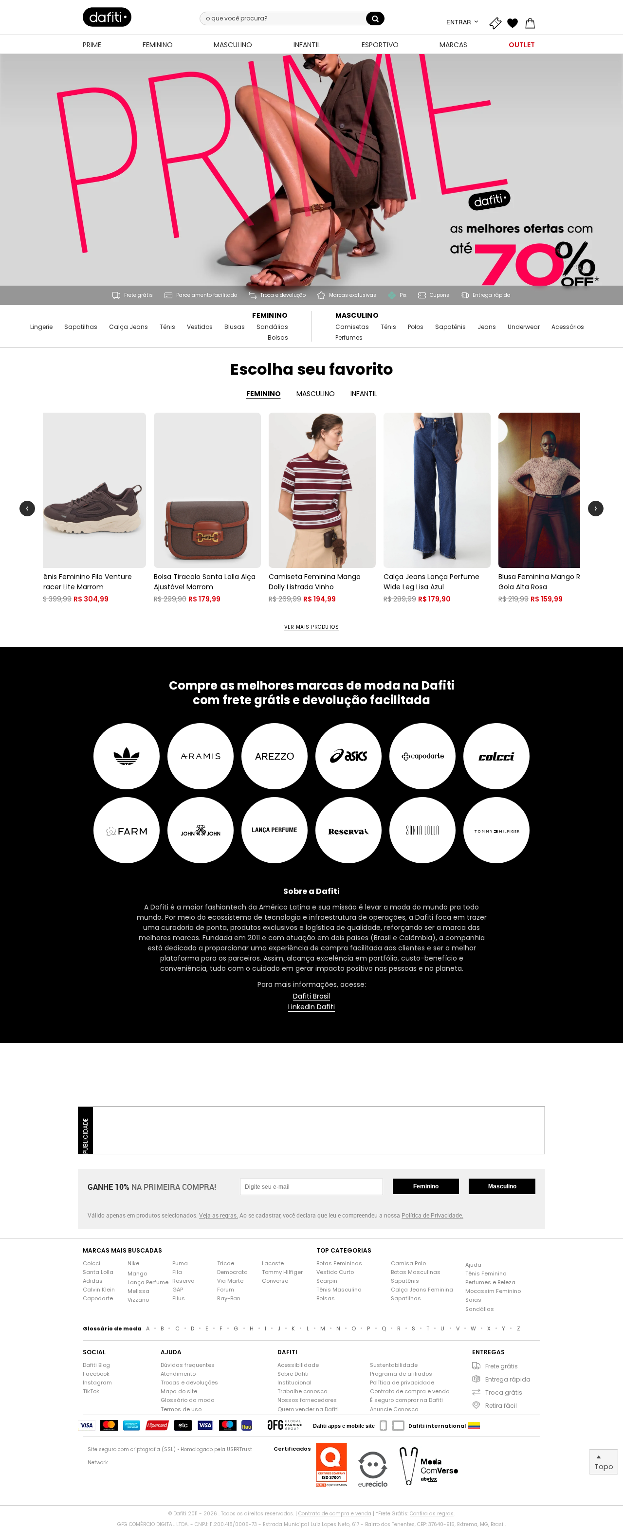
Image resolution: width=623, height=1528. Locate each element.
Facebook (96, 1374)
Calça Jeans (128, 327)
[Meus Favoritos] (515, 22)
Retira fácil (501, 1405)
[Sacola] (532, 22)
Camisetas (352, 327)
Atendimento (178, 1374)
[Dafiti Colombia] (474, 1426)
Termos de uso (181, 1409)
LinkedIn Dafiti (311, 1007)
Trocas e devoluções (189, 1382)
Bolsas (278, 338)
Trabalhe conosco (302, 1391)
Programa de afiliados (401, 1374)
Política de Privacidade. (432, 1215)
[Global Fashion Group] (285, 1425)
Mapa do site (179, 1391)
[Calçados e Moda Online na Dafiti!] (107, 17)
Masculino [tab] (315, 394)
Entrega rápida (508, 1379)
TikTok (91, 1391)
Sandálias (272, 327)
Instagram (97, 1382)
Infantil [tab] (363, 394)
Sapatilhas (80, 327)
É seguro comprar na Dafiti (406, 1400)
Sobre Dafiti (293, 1374)
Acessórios (567, 327)
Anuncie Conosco (394, 1409)
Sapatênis (450, 327)
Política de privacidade (402, 1382)
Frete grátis (501, 1366)
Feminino (270, 315)
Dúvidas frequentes (188, 1365)
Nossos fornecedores (307, 1400)
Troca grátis (503, 1392)
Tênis (167, 327)
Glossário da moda (188, 1400)
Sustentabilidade (394, 1365)
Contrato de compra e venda (410, 1391)
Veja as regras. (218, 1215)
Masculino (357, 315)
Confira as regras (432, 1513)
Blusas (234, 327)
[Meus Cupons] (497, 22)
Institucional (294, 1382)
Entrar (459, 22)
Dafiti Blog (96, 1365)
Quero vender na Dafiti (308, 1409)
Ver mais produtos (311, 627)
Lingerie (41, 327)
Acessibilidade (298, 1365)
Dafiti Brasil (311, 996)
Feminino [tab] (263, 394)
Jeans (486, 327)
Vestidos (200, 327)
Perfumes (349, 338)
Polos (415, 327)
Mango (137, 1273)
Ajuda (473, 1265)
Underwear (524, 327)
